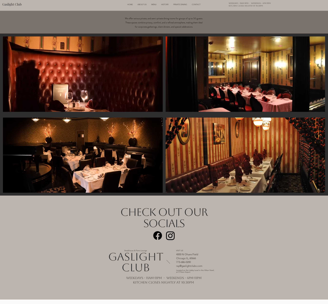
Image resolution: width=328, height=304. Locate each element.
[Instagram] (170, 235)
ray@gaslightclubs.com (189, 265)
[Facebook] (157, 235)
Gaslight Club (135, 262)
